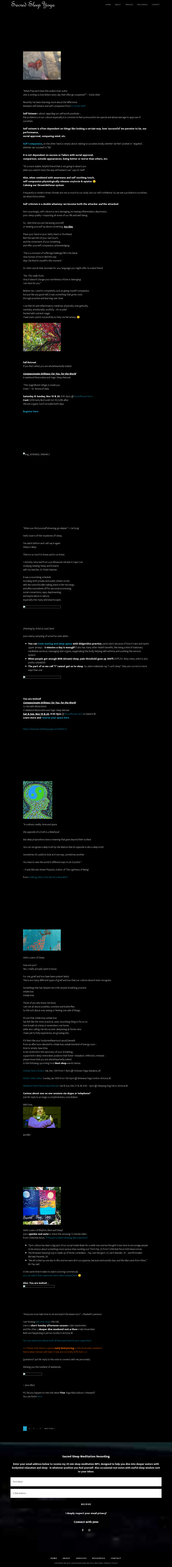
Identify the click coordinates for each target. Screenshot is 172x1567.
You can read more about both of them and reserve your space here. (57, 1341)
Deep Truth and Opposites (86, 762)
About (67, 1558)
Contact (116, 1558)
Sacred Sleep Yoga (33, 5)
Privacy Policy (111, 1563)
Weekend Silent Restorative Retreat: (41, 1086)
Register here (30, 411)
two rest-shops (43, 1322)
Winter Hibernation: (33, 1078)
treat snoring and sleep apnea (55, 644)
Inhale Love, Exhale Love (86, 910)
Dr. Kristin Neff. (78, 106)
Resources (98, 1558)
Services (81, 1558)
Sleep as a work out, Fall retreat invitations (86, 1168)
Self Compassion (32, 144)
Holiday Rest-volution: (34, 1071)
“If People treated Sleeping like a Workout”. (66, 1238)
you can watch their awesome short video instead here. (50, 1275)
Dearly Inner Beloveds (86, 25)
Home (54, 1558)
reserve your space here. (56, 718)
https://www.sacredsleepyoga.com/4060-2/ (45, 729)
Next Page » (49, 1428)
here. (39, 1396)
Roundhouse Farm (83, 396)
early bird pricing (64, 1348)
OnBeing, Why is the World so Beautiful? (48, 877)
